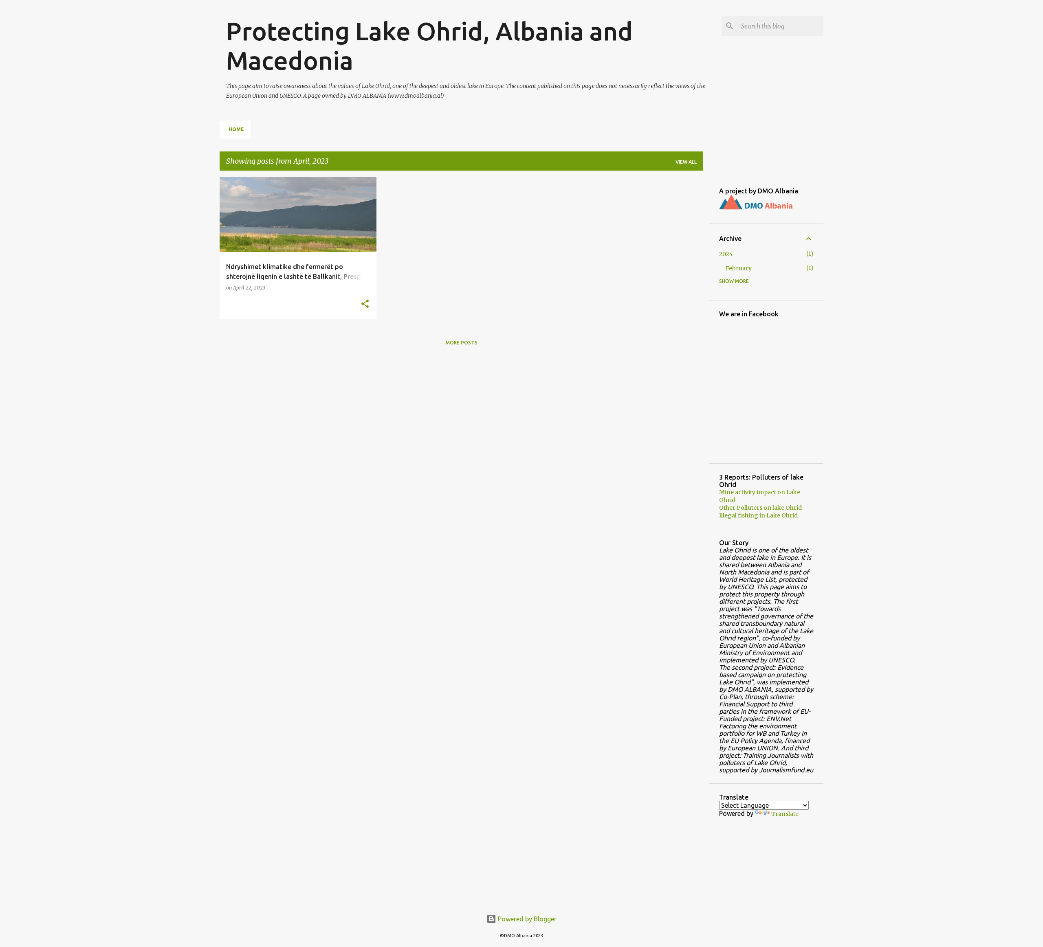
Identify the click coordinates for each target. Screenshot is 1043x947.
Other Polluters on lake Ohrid (760, 507)
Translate (785, 814)
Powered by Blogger (526, 919)
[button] (365, 304)
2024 (726, 254)
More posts (461, 342)
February (739, 268)
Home (236, 129)
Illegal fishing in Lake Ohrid (758, 515)
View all (686, 161)
